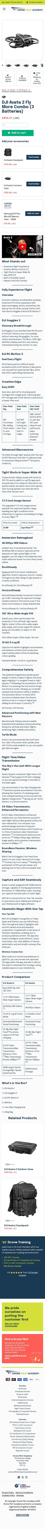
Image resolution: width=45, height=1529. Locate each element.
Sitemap (20, 1496)
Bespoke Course (22, 1451)
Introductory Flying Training (22, 1439)
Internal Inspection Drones (22, 1400)
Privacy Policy (8, 1493)
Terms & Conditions (24, 1493)
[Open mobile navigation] (4, 9)
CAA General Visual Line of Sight (22, 1422)
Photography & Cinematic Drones (22, 1411)
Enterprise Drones (22, 1391)
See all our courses (12, 1266)
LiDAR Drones (22, 1403)
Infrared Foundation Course (22, 1445)
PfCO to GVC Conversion (22, 1425)
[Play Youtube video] (22, 246)
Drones (12, 90)
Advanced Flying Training (22, 1442)
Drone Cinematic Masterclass (22, 1436)
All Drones (22, 1389)
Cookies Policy (8, 1496)
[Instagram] (26, 1477)
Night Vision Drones (22, 1408)
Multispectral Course (22, 1431)
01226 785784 (22, 1470)
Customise (33, 157)
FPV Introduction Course (22, 1448)
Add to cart (19, 133)
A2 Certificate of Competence (22, 1434)
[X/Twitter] (22, 1477)
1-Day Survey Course (22, 1428)
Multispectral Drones (22, 1406)
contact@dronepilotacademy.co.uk (22, 1472)
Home (4, 90)
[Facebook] (19, 1477)
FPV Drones (23, 90)
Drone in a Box (22, 1394)
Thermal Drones (22, 1414)
